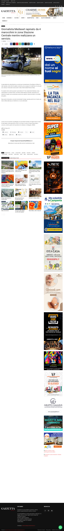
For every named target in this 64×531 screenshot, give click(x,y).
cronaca (13, 152)
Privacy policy (48, 529)
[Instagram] (60, 6)
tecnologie (17, 529)
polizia (21, 154)
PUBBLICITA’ (8, 4)
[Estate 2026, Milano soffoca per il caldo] (35, 179)
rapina (25, 154)
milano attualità (4, 154)
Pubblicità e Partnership (56, 529)
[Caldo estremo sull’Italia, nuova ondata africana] (21, 165)
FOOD (37, 17)
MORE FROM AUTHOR (14, 158)
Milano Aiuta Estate (5, 210)
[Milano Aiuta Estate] (7, 205)
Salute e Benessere (45, 17)
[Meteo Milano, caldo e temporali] (35, 205)
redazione (4, 41)
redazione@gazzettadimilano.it (28, 525)
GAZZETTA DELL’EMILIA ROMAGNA (22, 2)
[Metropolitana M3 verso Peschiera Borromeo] (21, 192)
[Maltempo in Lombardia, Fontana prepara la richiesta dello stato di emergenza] (7, 165)
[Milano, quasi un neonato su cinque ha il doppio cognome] (21, 179)
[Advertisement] (21, 80)
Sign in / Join (13, 0)
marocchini (28, 152)
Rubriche (4, 20)
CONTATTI (3, 4)
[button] (56, 6)
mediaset (33, 152)
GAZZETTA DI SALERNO (48, 2)
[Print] (28, 44)
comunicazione (12, 529)
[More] (34, 44)
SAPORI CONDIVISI (56, 2)
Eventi (22, 17)
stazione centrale (30, 154)
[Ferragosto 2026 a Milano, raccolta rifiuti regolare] (21, 205)
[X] (14, 44)
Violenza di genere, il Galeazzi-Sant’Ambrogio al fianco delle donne (34, 171)
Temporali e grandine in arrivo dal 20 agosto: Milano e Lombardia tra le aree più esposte (7, 185)
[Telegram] (31, 44)
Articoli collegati (5, 158)
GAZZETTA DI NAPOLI (40, 2)
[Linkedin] (62, 6)
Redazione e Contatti (41, 529)
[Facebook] (57, 6)
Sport (54, 17)
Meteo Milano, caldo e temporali (35, 210)
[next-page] (4, 214)
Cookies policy (20, 521)
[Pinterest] (17, 44)
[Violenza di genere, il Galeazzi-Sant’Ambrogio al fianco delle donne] (35, 165)
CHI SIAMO (3, 2)
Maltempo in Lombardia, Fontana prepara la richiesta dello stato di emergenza (7, 171)
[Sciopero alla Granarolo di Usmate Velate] (7, 192)
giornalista (23, 152)
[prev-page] (2, 214)
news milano (10, 154)
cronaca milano (18, 152)
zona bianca (36, 154)
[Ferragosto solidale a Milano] (35, 192)
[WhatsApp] (20, 44)
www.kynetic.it (22, 529)
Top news (6, 24)
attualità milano (7, 152)
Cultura (16, 17)
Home (3, 17)
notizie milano (16, 154)
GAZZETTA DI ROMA (32, 2)
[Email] (25, 44)
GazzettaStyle (30, 17)
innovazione (7, 529)
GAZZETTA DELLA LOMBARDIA (11, 2)
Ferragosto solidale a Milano (34, 198)
